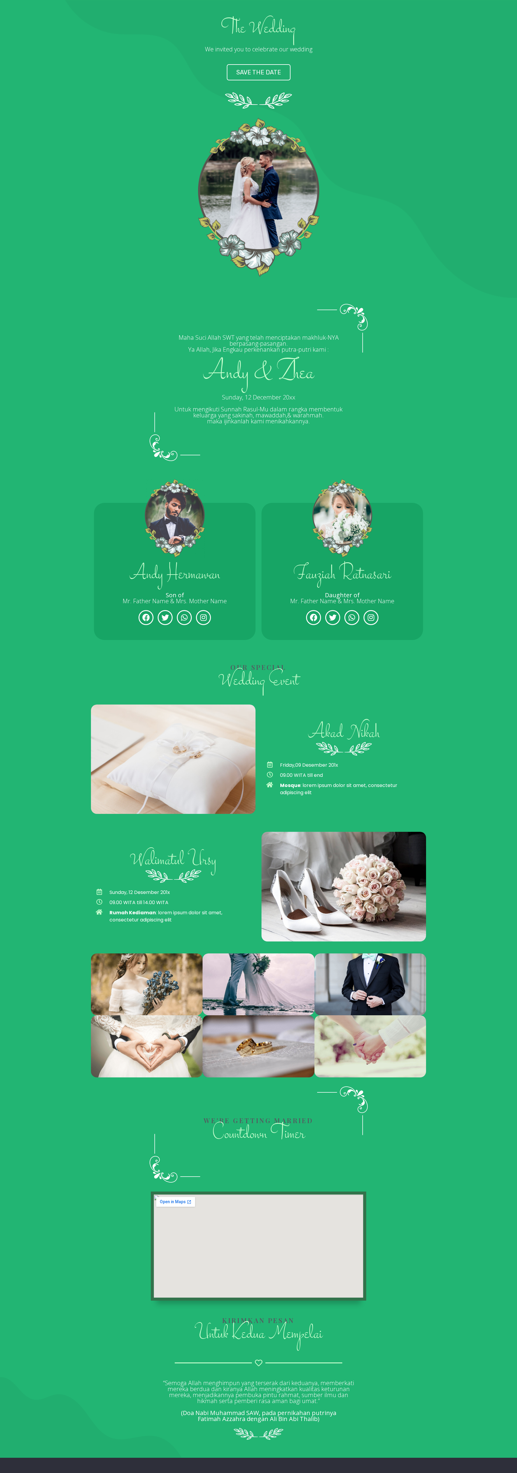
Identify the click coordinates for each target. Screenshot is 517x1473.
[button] (259, 72)
